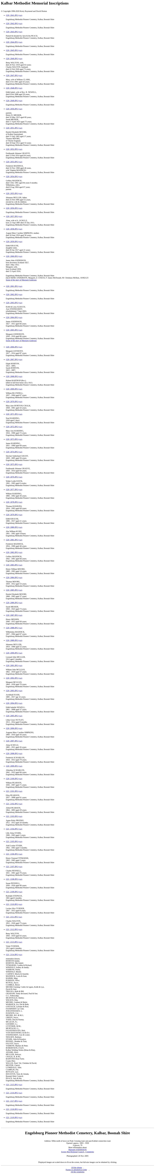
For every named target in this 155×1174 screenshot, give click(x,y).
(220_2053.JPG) (12, 162)
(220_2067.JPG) (12, 359)
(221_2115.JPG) (12, 1085)
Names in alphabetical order (76, 1170)
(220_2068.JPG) (12, 376)
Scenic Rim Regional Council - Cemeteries (77, 1152)
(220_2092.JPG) (12, 678)
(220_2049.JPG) (12, 101)
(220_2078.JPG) (12, 502)
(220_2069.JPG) (12, 389)
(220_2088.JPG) (12, 628)
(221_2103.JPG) (12, 816)
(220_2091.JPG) (12, 665)
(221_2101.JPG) (12, 791)
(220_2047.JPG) (12, 75)
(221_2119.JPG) (12, 1117)
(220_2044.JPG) (12, 42)
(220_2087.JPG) (12, 615)
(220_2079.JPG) (12, 515)
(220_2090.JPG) (12, 653)
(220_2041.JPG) (12, 15)
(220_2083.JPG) (12, 565)
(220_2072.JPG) (12, 427)
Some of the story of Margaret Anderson (21, 280)
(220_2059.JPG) (12, 242)
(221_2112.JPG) (12, 929)
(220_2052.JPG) (12, 149)
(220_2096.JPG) (12, 728)
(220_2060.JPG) (12, 256)
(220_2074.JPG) (12, 452)
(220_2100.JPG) (12, 779)
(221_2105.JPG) (12, 841)
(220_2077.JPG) (12, 490)
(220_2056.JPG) (12, 208)
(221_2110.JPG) (12, 904)
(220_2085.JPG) (12, 590)
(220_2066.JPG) (12, 347)
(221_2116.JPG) (12, 1093)
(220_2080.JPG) (12, 527)
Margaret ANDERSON (77, 1150)
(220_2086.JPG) (12, 603)
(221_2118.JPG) (12, 1109)
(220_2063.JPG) (12, 303)
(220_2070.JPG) (12, 402)
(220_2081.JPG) (12, 540)
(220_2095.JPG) (12, 716)
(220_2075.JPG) (12, 464)
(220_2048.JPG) (12, 88)
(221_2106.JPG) (12, 854)
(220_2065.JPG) (12, 330)
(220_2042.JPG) (12, 23)
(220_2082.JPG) (12, 552)
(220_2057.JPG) (12, 216)
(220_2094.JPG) (12, 703)
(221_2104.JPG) (12, 829)
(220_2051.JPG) (12, 128)
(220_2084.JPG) (12, 577)
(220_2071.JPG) (12, 414)
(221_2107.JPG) (12, 867)
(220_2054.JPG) (12, 176)
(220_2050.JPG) (12, 109)
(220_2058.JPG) (12, 229)
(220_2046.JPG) (12, 59)
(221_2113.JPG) (12, 942)
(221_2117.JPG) (12, 1101)
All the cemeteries (77, 1172)
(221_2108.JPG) (12, 879)
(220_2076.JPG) (12, 477)
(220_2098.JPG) (12, 753)
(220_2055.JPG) (12, 193)
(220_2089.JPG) (12, 640)
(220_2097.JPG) (12, 741)
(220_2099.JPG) (12, 766)
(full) (20, 15)
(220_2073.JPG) (12, 439)
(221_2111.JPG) (12, 917)
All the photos (76, 1168)
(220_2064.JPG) (12, 317)
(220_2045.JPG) (12, 50)
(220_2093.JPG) (12, 691)
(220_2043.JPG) (12, 32)
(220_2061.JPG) (12, 286)
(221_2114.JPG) (12, 955)
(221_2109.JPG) (12, 892)
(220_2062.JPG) (12, 294)
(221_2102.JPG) (12, 804)
